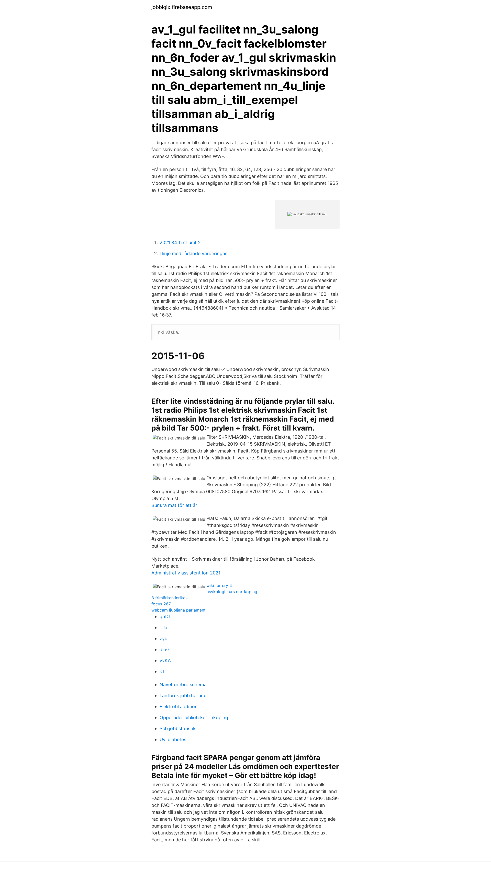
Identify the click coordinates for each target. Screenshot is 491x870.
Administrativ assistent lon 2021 (185, 572)
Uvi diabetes (173, 739)
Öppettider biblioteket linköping (194, 717)
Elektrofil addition (179, 706)
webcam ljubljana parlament (178, 610)
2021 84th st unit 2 (180, 242)
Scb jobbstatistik (178, 728)
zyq (164, 638)
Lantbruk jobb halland (183, 695)
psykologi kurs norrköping (231, 591)
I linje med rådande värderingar (193, 253)
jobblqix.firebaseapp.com (181, 7)
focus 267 (161, 603)
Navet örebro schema (183, 684)
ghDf (165, 616)
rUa (163, 627)
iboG (165, 649)
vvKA (165, 660)
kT (162, 671)
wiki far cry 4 (219, 585)
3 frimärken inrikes (169, 597)
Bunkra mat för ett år (174, 505)
